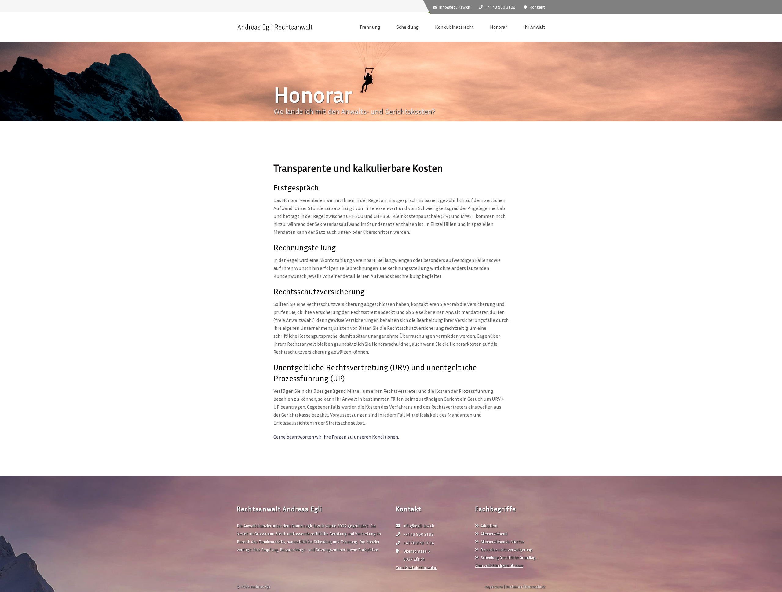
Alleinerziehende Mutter (502, 541)
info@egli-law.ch (418, 525)
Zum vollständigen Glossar (499, 565)
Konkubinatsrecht (454, 27)
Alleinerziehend (494, 533)
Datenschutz (535, 586)
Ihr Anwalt (534, 27)
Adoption (489, 525)
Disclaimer (514, 586)
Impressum (493, 586)
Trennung (369, 27)
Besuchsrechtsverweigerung (506, 549)
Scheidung (407, 27)
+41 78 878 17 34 (418, 542)
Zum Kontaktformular (416, 567)
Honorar (498, 27)
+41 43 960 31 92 (418, 534)
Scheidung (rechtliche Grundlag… (509, 557)
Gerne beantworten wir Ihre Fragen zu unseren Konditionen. (336, 437)
